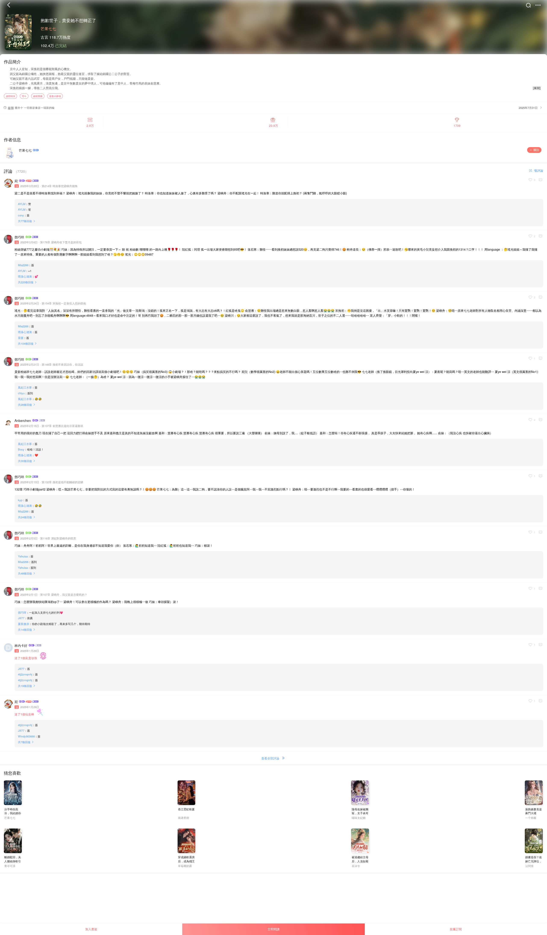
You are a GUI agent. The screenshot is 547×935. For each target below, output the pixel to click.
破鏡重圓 (38, 96)
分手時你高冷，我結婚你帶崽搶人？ (12, 813)
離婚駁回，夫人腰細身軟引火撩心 (12, 861)
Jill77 (21, 618)
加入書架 (91, 929)
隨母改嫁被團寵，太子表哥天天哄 (360, 813)
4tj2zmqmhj (25, 674)
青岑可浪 (9, 866)
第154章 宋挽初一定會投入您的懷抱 (64, 303)
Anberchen (23, 420)
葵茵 (21, 338)
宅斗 (24, 96)
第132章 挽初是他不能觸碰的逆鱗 (62, 482)
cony (21, 215)
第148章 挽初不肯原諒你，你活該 (62, 364)
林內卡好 (21, 645)
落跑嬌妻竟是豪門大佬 (533, 811)
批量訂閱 (456, 929)
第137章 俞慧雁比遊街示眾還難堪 (62, 426)
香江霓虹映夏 (186, 809)
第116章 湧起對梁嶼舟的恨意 (58, 538)
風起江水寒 (25, 387)
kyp (20, 500)
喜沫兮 (356, 866)
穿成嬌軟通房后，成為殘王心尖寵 (186, 861)
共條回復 (25, 221)
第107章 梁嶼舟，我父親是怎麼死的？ (63, 594)
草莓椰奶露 (185, 866)
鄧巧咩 (19, 237)
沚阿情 (529, 866)
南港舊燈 (183, 818)
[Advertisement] (128, 904)
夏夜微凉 (23, 624)
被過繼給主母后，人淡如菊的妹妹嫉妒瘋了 (360, 863)
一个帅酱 (530, 818)
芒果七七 (48, 28)
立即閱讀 (273, 929)
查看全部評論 (270, 758)
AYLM (21, 204)
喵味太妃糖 (358, 818)
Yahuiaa (23, 556)
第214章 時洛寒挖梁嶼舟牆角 (60, 186)
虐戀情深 (10, 96)
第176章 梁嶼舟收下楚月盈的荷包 (61, 242)
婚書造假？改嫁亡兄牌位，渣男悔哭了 (533, 861)
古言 (44, 37)
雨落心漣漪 (25, 276)
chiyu (21, 393)
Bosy (21, 449)
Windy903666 (26, 736)
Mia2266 (23, 265)
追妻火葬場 (55, 96)
